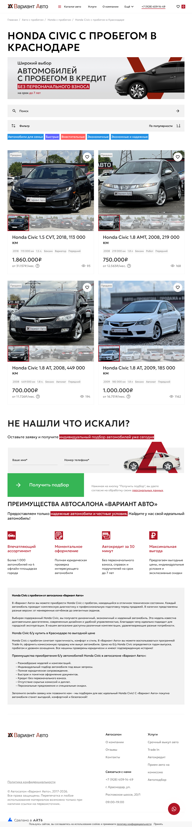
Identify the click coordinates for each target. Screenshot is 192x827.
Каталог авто (72, 6)
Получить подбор (49, 485)
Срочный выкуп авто (163, 742)
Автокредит (157, 757)
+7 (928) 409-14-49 (119, 779)
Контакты (113, 757)
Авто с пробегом (33, 19)
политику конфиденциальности (134, 824)
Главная (13, 19)
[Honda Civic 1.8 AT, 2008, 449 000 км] (51, 383)
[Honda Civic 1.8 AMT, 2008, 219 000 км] (141, 252)
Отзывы (111, 749)
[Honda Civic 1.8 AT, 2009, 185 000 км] (141, 383)
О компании (110, 6)
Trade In (153, 749)
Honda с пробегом (59, 19)
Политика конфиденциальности (32, 782)
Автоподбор (157, 780)
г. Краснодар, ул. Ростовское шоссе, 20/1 (123, 790)
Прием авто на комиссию (159, 768)
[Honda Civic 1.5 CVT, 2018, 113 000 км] (51, 252)
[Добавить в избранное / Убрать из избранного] (87, 157)
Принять (158, 824)
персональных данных (147, 490)
